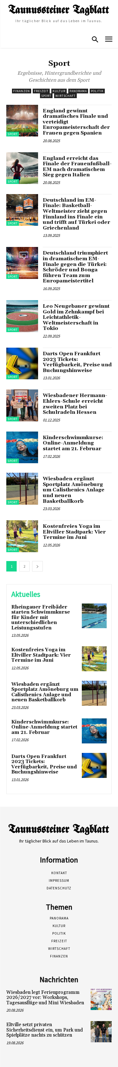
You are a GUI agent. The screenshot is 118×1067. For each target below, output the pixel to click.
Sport (46, 96)
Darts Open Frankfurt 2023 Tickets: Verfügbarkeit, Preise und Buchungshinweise (77, 362)
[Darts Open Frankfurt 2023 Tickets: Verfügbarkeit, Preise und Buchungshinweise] (22, 364)
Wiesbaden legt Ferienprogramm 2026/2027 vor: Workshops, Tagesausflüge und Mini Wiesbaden (45, 997)
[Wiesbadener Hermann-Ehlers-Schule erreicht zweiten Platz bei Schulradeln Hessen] (22, 405)
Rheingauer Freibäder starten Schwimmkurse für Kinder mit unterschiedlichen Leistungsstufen (40, 617)
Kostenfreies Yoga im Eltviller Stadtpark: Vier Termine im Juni (74, 531)
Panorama (78, 91)
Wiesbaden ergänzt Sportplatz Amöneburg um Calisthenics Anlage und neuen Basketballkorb (73, 490)
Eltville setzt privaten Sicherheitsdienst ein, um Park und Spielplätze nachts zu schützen (44, 1030)
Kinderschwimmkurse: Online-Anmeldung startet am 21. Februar (73, 443)
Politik (97, 91)
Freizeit (41, 91)
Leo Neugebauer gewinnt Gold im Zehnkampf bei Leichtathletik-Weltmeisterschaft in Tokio (76, 317)
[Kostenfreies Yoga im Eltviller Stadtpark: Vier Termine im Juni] (22, 536)
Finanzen (21, 91)
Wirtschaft (65, 96)
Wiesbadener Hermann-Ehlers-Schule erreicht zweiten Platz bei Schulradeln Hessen (75, 403)
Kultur (59, 91)
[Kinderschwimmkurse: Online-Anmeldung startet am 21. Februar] (22, 448)
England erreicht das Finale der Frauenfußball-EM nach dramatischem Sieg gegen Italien (77, 166)
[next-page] (37, 566)
